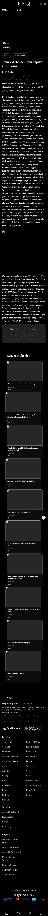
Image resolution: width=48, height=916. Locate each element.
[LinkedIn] (28, 718)
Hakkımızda (7, 817)
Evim (4, 790)
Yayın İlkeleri (8, 874)
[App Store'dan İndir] (12, 728)
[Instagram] (5, 718)
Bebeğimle (31, 790)
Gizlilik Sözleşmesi (10, 847)
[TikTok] (35, 718)
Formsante (6, 751)
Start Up (30, 766)
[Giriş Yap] (41, 913)
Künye (5, 822)
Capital (29, 795)
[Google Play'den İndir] (33, 728)
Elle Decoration (33, 780)
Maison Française (10, 756)
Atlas (4, 766)
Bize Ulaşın (7, 826)
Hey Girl (6, 800)
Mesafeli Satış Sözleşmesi (8, 858)
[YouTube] (13, 718)
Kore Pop (30, 756)
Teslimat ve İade (9, 870)
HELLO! (6, 795)
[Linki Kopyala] (36, 337)
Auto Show (7, 771)
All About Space (33, 785)
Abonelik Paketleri (10, 812)
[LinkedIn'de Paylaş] (21, 77)
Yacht (28, 771)
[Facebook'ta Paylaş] (4, 77)
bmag (19, 890)
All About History (10, 761)
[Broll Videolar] (29, 913)
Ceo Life (6, 747)
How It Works (32, 747)
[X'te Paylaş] (10, 77)
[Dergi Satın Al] (18, 913)
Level (28, 776)
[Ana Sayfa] (8, 698)
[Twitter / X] (20, 718)
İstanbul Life (31, 751)
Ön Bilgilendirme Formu (10, 841)
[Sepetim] (41, 4)
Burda (5, 780)
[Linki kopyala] (27, 77)
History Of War (33, 742)
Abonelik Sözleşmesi (11, 852)
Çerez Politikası (9, 865)
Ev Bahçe (6, 785)
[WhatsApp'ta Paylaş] (15, 77)
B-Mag (5, 776)
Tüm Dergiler (8, 742)
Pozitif (29, 761)
